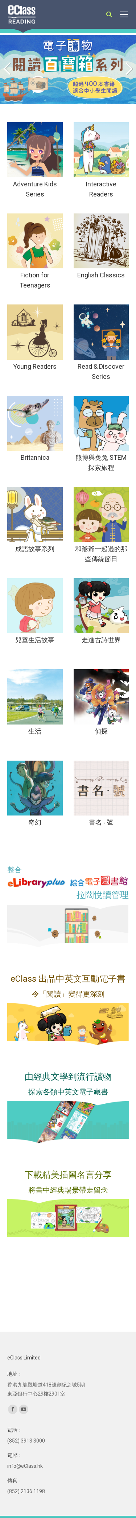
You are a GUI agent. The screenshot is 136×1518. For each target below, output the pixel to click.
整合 (14, 869)
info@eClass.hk (25, 1466)
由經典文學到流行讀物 (68, 1077)
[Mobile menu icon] (124, 14)
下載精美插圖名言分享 (68, 1175)
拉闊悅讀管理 (103, 895)
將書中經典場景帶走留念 (68, 1190)
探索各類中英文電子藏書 (68, 1091)
